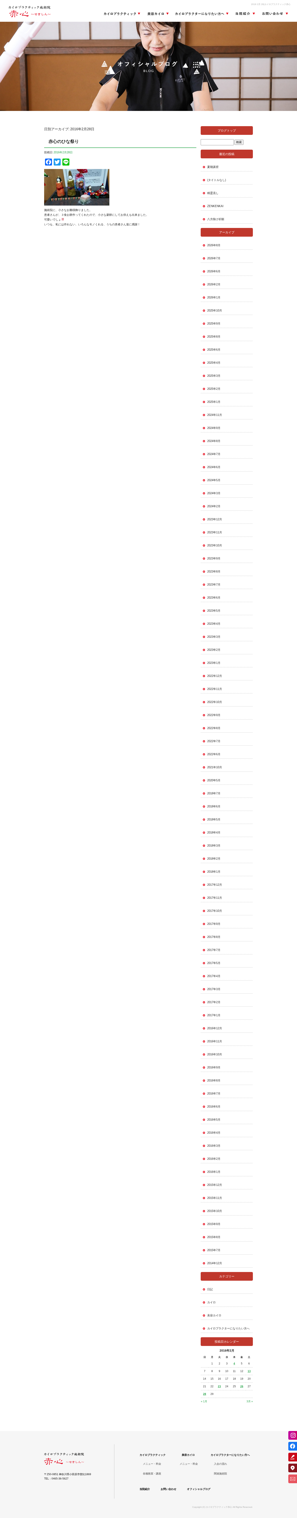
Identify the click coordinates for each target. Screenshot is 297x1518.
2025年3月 (213, 375)
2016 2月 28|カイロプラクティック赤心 (270, 4)
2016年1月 (213, 1171)
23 (219, 1386)
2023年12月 (214, 519)
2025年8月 (213, 336)
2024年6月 (213, 467)
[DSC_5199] (76, 203)
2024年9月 (213, 428)
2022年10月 (214, 702)
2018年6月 (213, 806)
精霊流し (213, 193)
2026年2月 (213, 284)
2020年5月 (213, 780)
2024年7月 (213, 454)
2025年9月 (213, 323)
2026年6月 (213, 271)
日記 (210, 1289)
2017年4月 (213, 976)
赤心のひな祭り (63, 141)
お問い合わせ (274, 14)
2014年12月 (214, 1263)
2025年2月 (213, 388)
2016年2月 (213, 1158)
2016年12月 (214, 1028)
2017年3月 (213, 989)
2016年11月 (214, 1041)
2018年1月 (213, 871)
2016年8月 (213, 1080)
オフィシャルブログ (198, 1489)
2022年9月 (213, 715)
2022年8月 (213, 728)
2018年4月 (213, 832)
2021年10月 (214, 767)
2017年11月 (214, 897)
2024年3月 (213, 493)
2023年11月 (214, 532)
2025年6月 (213, 349)
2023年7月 (213, 584)
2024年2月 (213, 506)
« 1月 (204, 1401)
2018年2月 (213, 858)
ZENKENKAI (215, 206)
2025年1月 (213, 401)
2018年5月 (213, 819)
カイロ (211, 1302)
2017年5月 (213, 963)
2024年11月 (214, 415)
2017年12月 (214, 884)
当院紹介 (245, 14)
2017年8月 (213, 937)
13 (249, 1371)
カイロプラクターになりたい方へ (201, 14)
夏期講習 (213, 167)
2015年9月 (213, 1224)
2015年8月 (213, 1237)
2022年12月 (214, 676)
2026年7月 (213, 258)
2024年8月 (213, 441)
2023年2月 (213, 649)
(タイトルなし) (216, 180)
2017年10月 (214, 910)
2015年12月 (214, 1185)
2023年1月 (213, 662)
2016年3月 (213, 1145)
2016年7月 (213, 1093)
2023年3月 (213, 636)
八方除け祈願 (215, 219)
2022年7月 (213, 741)
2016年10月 (214, 1054)
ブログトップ (227, 130)
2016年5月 (213, 1119)
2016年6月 (213, 1106)
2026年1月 (213, 297)
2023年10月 (214, 545)
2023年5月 (213, 610)
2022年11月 (214, 689)
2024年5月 (213, 480)
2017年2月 (213, 1002)
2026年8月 (213, 245)
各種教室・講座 (152, 1473)
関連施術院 (220, 1473)
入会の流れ (220, 1463)
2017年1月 (213, 1015)
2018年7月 (213, 793)
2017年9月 (213, 924)
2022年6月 (213, 754)
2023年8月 (213, 571)
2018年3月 (213, 845)
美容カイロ (157, 14)
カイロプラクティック (122, 14)
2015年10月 (214, 1211)
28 (204, 1394)
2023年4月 (213, 623)
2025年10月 (214, 310)
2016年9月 (213, 1067)
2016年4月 (213, 1132)
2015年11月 (214, 1198)
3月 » (250, 1401)
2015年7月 (213, 1250)
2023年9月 (213, 558)
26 (241, 1386)
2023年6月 (213, 597)
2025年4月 (213, 362)
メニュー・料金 (152, 1463)
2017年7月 (213, 950)
